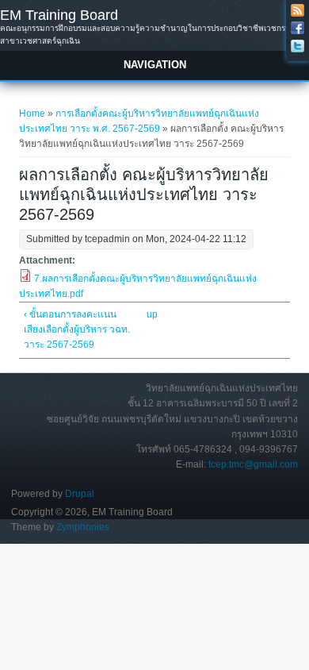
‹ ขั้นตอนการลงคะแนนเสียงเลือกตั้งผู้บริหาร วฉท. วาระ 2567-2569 (77, 329)
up (152, 314)
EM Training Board (59, 15)
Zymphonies (82, 527)
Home (32, 113)
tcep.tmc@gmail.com (253, 464)
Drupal (79, 493)
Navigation (155, 65)
